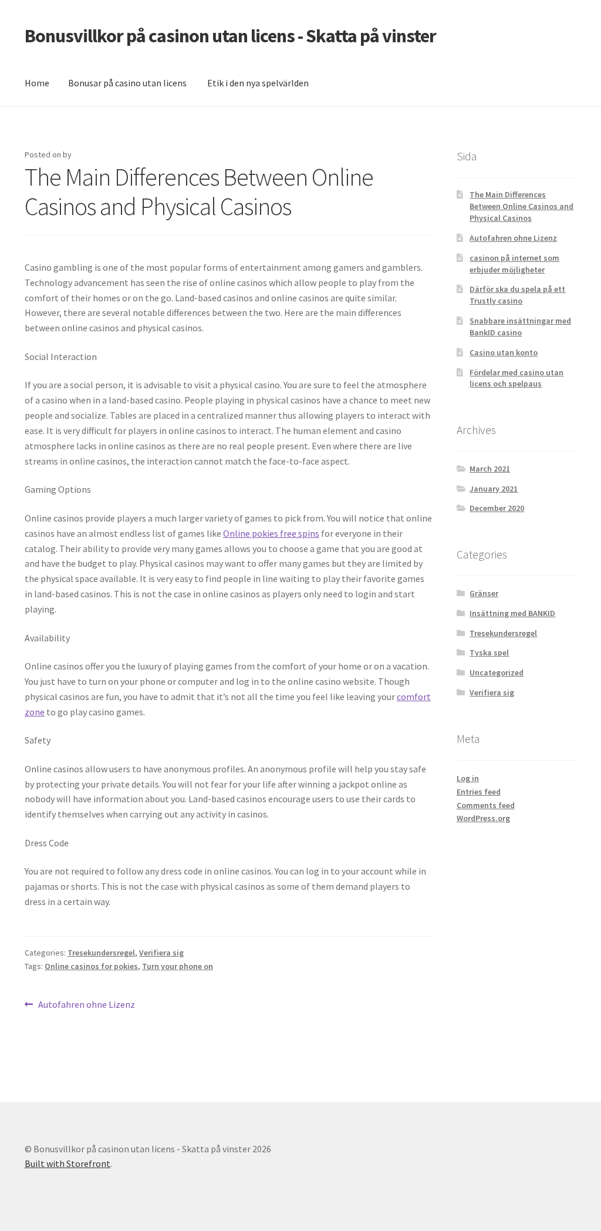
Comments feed (486, 805)
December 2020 (497, 508)
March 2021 (490, 468)
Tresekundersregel (101, 952)
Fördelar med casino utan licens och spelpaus (516, 378)
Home (37, 83)
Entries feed (479, 791)
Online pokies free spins (271, 533)
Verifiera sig (161, 952)
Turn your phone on (177, 966)
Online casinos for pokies (91, 966)
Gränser (484, 593)
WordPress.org (483, 818)
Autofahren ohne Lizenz (86, 1005)
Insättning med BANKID (512, 613)
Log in (468, 778)
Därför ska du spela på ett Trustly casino (517, 295)
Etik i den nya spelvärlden (258, 83)
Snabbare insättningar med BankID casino (520, 326)
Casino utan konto (504, 352)
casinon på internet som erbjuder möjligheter (514, 264)
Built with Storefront (67, 1163)
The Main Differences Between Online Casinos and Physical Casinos (521, 206)
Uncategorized (497, 672)
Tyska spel (489, 652)
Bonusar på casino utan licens (127, 83)
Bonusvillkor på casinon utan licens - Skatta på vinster (230, 36)
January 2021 (494, 488)
